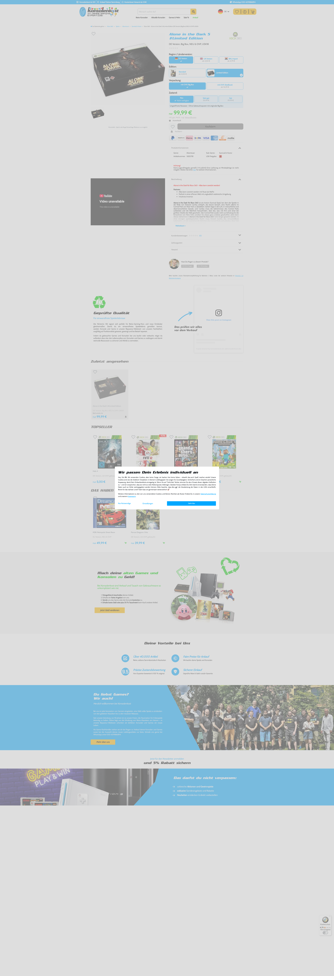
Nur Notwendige (124, 503)
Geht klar (191, 503)
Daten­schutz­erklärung (208, 494)
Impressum (132, 496)
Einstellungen (148, 503)
